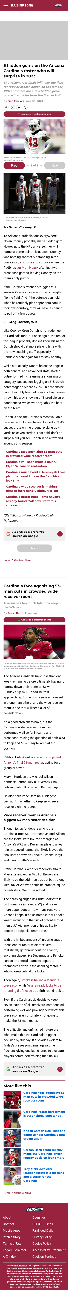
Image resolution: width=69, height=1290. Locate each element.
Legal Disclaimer (14, 1250)
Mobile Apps (11, 1230)
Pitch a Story (12, 1237)
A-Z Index (9, 1256)
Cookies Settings (44, 1256)
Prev (14, 165)
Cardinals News (22, 560)
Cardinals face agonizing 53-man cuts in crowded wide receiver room (34, 454)
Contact (8, 1224)
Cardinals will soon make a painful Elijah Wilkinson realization (32, 464)
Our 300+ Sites (42, 1224)
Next (54, 165)
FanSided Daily (42, 1230)
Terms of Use (12, 1243)
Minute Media (20, 1266)
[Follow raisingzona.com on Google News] (60, 534)
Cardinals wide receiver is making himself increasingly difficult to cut (32, 488)
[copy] (25, 107)
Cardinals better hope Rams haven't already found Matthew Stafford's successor (33, 501)
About (7, 1217)
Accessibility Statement (49, 1250)
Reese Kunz (15, 613)
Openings (39, 1217)
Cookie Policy (41, 1243)
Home (7, 560)
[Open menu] (6, 5)
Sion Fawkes (16, 101)
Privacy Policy (42, 1237)
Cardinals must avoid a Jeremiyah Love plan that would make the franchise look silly (35, 476)
